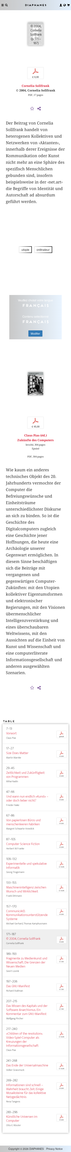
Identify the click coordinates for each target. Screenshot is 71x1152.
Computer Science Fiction (23, 844)
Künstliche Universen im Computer (21, 1119)
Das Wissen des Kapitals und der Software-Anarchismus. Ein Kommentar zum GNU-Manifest (27, 1010)
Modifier (35, 333)
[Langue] (64, 5)
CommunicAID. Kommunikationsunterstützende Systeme (27, 915)
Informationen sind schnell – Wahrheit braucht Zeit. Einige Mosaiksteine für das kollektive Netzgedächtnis (26, 1091)
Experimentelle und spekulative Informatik (26, 866)
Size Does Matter (17, 753)
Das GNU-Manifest (18, 986)
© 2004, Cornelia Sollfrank (23, 939)
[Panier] (68, 5)
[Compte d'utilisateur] (61, 5)
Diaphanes (35, 5)
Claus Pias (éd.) (35, 435)
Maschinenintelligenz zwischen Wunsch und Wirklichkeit (26, 889)
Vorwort (11, 733)
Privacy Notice (54, 1149)
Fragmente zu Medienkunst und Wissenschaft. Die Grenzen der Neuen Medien (26, 962)
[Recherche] (6, 5)
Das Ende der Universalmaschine (27, 1065)
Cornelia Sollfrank (35, 86)
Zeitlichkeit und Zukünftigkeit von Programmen (25, 775)
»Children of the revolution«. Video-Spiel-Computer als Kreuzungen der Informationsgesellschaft (24, 1040)
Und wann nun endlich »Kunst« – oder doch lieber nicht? (27, 798)
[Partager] (39, 109)
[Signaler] (32, 109)
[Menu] (2, 5)
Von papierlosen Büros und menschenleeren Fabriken (23, 822)
